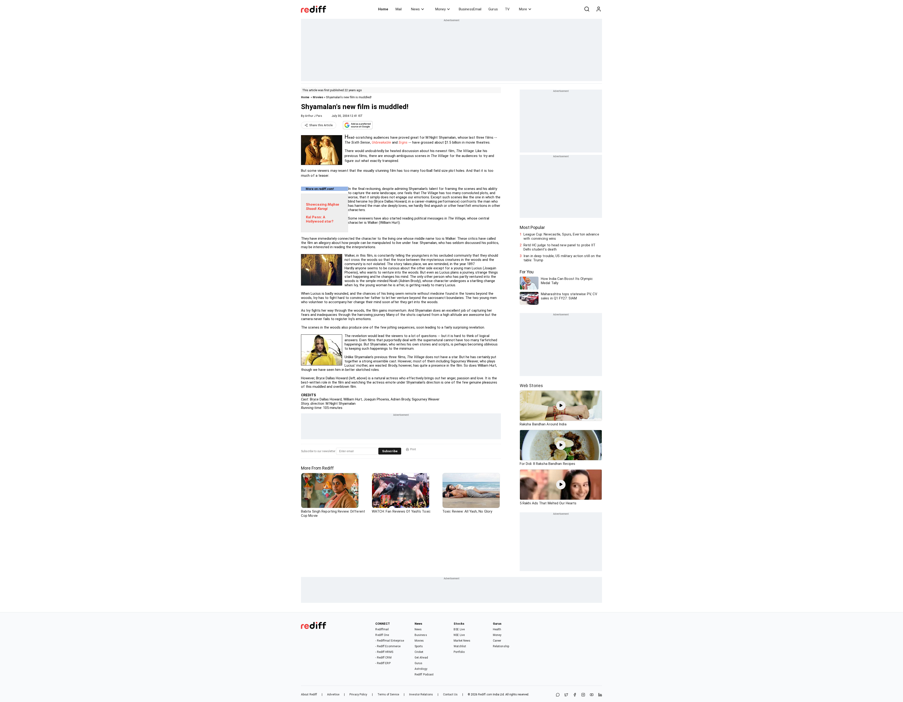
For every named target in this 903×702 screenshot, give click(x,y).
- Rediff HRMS (384, 652)
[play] (561, 405)
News (415, 9)
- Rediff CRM (383, 657)
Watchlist (460, 646)
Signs (403, 142)
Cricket (419, 652)
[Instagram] (583, 695)
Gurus (493, 9)
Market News (462, 640)
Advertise (333, 694)
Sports (419, 646)
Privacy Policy (358, 694)
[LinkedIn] (600, 695)
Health (497, 629)
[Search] (586, 9)
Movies (318, 97)
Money (440, 9)
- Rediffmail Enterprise (389, 640)
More (523, 9)
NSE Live (459, 635)
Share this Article (321, 125)
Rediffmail (382, 629)
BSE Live (459, 629)
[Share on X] (566, 695)
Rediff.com (485, 694)
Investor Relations (421, 694)
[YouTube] (592, 695)
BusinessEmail (470, 9)
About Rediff (309, 694)
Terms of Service (388, 694)
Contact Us (450, 694)
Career (497, 640)
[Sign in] (598, 9)
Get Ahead (421, 657)
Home (383, 9)
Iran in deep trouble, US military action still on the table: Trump (562, 258)
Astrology (421, 669)
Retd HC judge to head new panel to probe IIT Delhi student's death (559, 247)
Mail (399, 9)
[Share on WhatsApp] (558, 695)
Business (421, 635)
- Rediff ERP (382, 663)
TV (507, 9)
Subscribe (389, 451)
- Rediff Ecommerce (387, 646)
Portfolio (459, 652)
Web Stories (531, 385)
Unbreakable (381, 142)
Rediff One (382, 635)
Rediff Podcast (424, 674)
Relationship (501, 646)
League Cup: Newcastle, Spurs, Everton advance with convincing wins (561, 236)
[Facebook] (575, 695)
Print (413, 449)
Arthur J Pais (313, 116)
